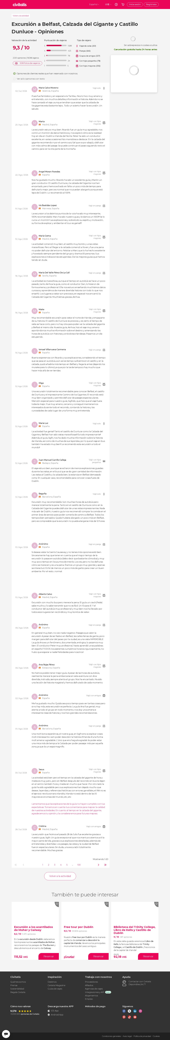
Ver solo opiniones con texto (31, 79)
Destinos (52, 982)
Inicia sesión (135, 4)
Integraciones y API (94, 992)
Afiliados (89, 985)
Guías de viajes (55, 989)
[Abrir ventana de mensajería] (6, 1034)
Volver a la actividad (21, 16)
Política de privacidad (142, 1036)
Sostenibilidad (17, 989)
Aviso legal (127, 1036)
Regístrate (151, 4)
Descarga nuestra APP (60, 1006)
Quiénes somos (18, 982)
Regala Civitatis (17, 992)
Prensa (13, 985)
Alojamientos (91, 995)
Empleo (89, 999)
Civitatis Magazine (56, 985)
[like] (57, 904)
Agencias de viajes (94, 989)
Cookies (156, 1036)
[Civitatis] (19, 4)
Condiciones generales (111, 1036)
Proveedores (91, 982)
